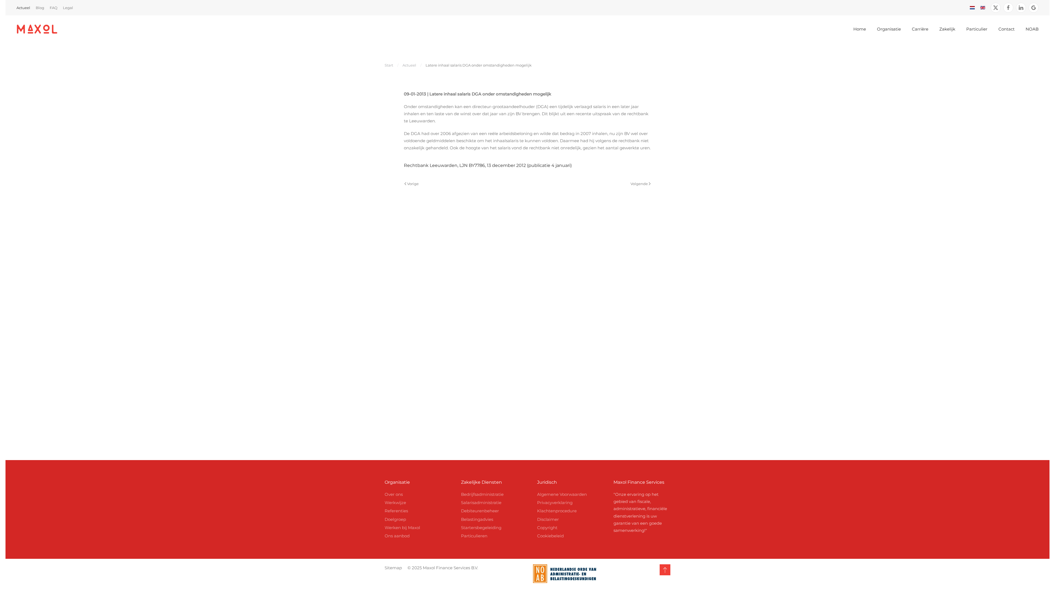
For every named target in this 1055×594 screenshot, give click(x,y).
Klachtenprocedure (557, 510)
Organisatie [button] (889, 29)
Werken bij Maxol (402, 527)
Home (859, 29)
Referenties (396, 510)
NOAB (1032, 29)
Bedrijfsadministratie (482, 494)
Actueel (23, 8)
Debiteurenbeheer (480, 510)
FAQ (53, 8)
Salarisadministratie (481, 502)
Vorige (413, 184)
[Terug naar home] (37, 29)
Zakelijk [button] (947, 29)
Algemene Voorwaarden (562, 494)
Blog (40, 8)
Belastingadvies (477, 519)
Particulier (976, 29)
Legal (68, 8)
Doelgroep (395, 519)
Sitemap (393, 567)
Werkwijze (395, 502)
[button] (665, 569)
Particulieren (474, 535)
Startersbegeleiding (481, 527)
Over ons (394, 494)
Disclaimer (548, 519)
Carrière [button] (920, 29)
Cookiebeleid (550, 535)
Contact (1006, 29)
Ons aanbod (397, 535)
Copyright (547, 527)
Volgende (639, 184)
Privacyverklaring (555, 502)
